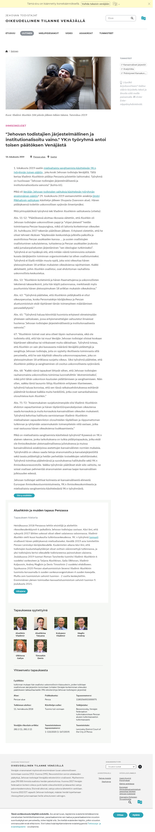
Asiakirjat (86, 33)
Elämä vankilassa (126, 784)
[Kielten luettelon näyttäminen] (116, 4)
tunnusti (93, 537)
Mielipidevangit (49, 33)
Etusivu (10, 33)
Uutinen (27, 33)
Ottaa (120, 815)
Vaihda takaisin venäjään (95, 3)
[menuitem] (10, 33)
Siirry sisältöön (24, 495)
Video (69, 33)
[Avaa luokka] (140, 767)
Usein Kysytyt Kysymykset (125, 779)
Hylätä (136, 815)
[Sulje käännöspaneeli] (149, 4)
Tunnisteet (106, 33)
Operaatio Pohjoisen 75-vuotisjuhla (128, 798)
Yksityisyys (106, 782)
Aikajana (20, 591)
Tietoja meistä (105, 778)
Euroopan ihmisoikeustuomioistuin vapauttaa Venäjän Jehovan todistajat (130, 790)
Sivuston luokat (114, 767)
